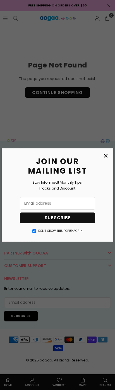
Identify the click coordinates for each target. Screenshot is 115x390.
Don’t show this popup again (60, 231)
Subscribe (58, 218)
